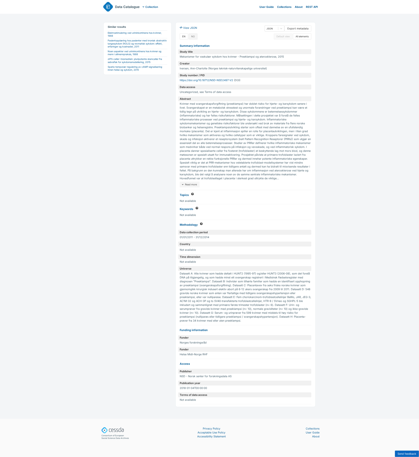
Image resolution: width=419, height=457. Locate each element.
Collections (284, 7)
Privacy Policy (211, 428)
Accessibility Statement (211, 436)
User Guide (266, 7)
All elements (302, 36)
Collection (151, 7)
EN (183, 36)
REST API (312, 7)
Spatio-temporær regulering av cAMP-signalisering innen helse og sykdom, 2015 (135, 68)
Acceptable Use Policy (211, 432)
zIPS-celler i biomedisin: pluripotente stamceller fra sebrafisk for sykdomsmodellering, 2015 (135, 60)
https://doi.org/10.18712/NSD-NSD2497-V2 (206, 80)
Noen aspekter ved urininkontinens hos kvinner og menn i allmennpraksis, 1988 (134, 53)
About (299, 7)
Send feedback (407, 453)
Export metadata (298, 28)
